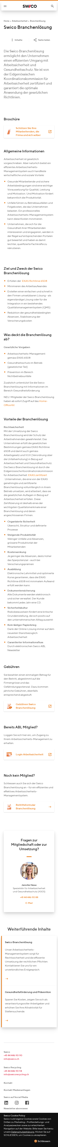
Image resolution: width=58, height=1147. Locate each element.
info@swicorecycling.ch (16, 1074)
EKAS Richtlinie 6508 (34, 281)
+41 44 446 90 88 (29, 897)
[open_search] (54, 6)
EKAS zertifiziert (37, 475)
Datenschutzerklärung (22, 1132)
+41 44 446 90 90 (13, 1055)
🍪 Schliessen (42, 1141)
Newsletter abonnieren (16, 1108)
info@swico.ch (11, 1059)
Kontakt (8, 1083)
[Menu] (5, 6)
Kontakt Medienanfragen (17, 1090)
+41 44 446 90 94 (13, 1071)
